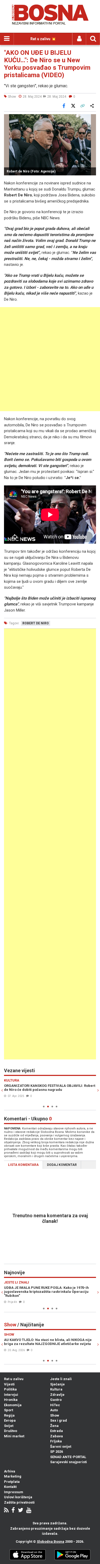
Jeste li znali (61, 1379)
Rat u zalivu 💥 (43, 39)
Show (54, 1415)
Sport (8, 1410)
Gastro (56, 1400)
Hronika (11, 1400)
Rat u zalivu (13, 1379)
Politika (10, 1389)
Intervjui (11, 1395)
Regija (9, 1415)
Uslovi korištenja (18, 1497)
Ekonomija (13, 1405)
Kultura (56, 1389)
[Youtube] (28, 1510)
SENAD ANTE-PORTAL (68, 1457)
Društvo (10, 1431)
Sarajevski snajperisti (68, 1462)
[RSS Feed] (6, 1510)
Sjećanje (57, 1384)
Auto (54, 1410)
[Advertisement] (50, 359)
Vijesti (9, 1384)
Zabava (56, 1436)
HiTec (55, 1405)
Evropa (10, 1420)
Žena (54, 1426)
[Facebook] (13, 1510)
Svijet (8, 1426)
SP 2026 (56, 1452)
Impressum (13, 1492)
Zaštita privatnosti (19, 1502)
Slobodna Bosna (50, 1542)
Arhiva (9, 1471)
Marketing (12, 1476)
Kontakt (10, 1487)
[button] (91, 119)
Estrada (56, 1431)
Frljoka (56, 1441)
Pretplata (12, 1482)
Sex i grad (58, 1420)
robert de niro (35, 623)
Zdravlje (57, 1395)
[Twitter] (20, 1510)
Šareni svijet (60, 1447)
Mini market (14, 1436)
